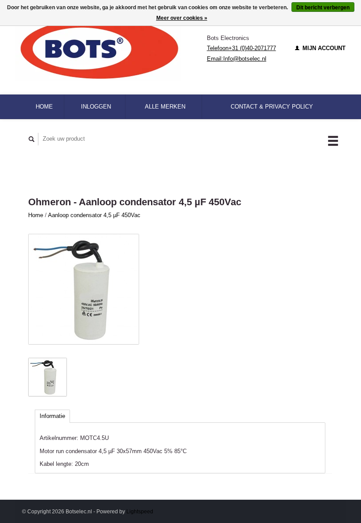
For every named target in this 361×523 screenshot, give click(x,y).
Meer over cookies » (181, 18)
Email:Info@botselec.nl (236, 58)
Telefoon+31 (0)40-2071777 (241, 48)
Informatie (52, 416)
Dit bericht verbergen (323, 7)
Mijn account (323, 48)
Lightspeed (139, 511)
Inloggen (96, 106)
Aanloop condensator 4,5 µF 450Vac (94, 215)
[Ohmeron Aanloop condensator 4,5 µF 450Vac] (84, 289)
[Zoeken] (31, 139)
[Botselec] (111, 48)
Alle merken (165, 106)
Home (44, 106)
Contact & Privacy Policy (272, 106)
